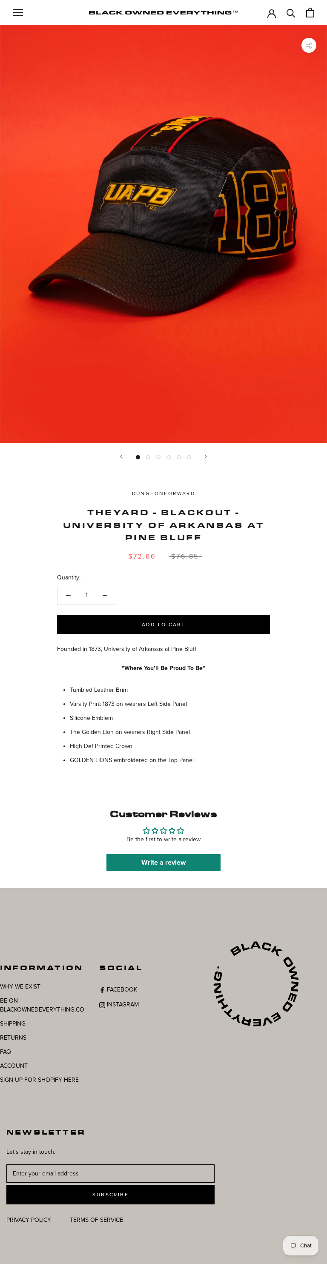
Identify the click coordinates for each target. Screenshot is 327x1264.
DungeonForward (163, 493)
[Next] (205, 457)
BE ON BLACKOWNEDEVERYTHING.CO (42, 1005)
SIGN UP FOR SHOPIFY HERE (39, 1079)
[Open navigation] (18, 12)
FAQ (5, 1051)
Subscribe (110, 1195)
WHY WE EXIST (20, 986)
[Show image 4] (168, 457)
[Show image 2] (148, 457)
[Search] (291, 12)
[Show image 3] (158, 457)
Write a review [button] (163, 862)
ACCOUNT (14, 1065)
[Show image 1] (138, 457)
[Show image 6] (189, 457)
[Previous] (121, 457)
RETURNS (13, 1037)
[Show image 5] (179, 457)
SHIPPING (13, 1023)
